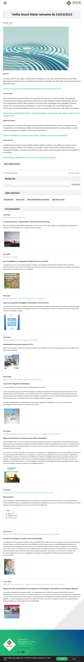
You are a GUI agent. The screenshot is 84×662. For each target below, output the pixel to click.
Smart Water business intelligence (38, 199)
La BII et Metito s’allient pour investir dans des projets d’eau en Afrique (29, 157)
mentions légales (24, 648)
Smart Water (20, 199)
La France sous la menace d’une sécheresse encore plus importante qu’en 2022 (32, 88)
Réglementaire (8, 199)
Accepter (62, 659)
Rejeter (74, 659)
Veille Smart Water (12, 164)
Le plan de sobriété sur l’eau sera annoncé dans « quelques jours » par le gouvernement (35, 135)
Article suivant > (74, 173)
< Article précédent (11, 173)
